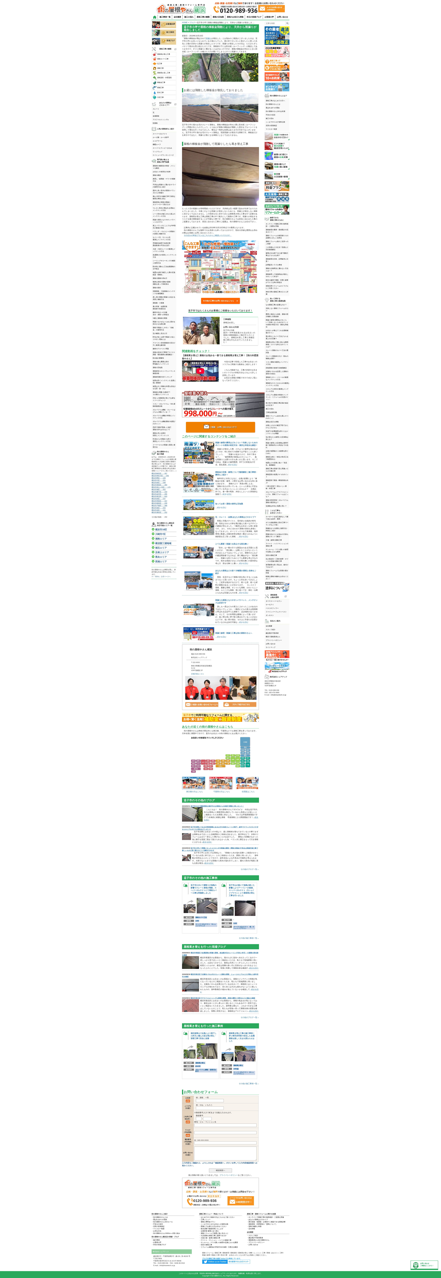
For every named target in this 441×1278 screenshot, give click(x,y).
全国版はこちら (248, 792)
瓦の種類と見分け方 (160, 333)
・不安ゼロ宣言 (157, 1224)
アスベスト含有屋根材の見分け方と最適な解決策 (164, 344)
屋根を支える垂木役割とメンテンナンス (161, 434)
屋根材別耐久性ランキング (162, 377)
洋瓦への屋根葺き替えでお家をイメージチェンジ (164, 399)
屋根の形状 (157, 288)
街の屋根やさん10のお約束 (275, 111)
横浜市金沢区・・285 (159, 494)
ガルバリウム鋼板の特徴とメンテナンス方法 (164, 417)
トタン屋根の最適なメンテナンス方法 (277, 363)
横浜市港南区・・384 (159, 485)
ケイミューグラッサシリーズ (163, 155)
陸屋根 (155, 123)
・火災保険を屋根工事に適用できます (213, 1235)
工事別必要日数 (271, 412)
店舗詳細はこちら (197, 674)
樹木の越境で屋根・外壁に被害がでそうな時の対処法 (277, 281)
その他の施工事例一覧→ (249, 938)
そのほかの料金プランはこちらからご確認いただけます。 (208, 235)
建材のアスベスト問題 (161, 349)
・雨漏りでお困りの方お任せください (213, 1226)
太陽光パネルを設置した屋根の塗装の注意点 (277, 372)
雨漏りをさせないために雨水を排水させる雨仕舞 (164, 323)
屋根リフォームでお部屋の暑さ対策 (277, 572)
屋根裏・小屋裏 (158, 303)
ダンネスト (270, 615)
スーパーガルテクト (160, 134)
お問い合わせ (282, 17)
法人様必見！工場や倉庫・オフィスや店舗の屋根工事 (277, 560)
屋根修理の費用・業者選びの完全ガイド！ (277, 231)
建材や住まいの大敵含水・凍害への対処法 (161, 313)
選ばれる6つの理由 (273, 108)
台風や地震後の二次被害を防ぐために (277, 452)
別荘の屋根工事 (271, 555)
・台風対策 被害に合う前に (209, 1231)
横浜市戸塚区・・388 (159, 505)
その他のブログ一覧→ (250, 869)
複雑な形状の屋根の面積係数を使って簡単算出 (161, 283)
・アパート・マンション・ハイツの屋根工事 (215, 1240)
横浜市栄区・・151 (159, 510)
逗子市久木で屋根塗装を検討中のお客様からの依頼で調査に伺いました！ (217, 806)
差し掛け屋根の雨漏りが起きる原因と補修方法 (164, 298)
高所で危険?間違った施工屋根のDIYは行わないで (162, 428)
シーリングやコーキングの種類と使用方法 (164, 262)
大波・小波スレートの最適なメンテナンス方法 (164, 250)
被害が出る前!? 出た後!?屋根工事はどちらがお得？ (277, 254)
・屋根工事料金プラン (207, 1222)
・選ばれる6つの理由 (159, 1219)
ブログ (192, 23)
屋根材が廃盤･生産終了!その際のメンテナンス (161, 393)
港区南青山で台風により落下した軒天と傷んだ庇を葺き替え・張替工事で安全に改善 (203, 1035)
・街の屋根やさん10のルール (162, 1222)
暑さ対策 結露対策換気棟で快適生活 (160, 308)
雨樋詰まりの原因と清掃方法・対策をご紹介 (277, 529)
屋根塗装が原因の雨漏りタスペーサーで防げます (161, 203)
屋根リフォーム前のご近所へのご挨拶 (277, 242)
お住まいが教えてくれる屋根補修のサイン (277, 332)
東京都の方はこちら (194, 792)
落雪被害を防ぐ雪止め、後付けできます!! (277, 566)
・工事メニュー (205, 1219)
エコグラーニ (157, 141)
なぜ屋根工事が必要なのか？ (276, 305)
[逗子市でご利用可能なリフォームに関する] (220, 717)
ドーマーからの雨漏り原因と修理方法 (164, 446)
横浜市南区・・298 (159, 482)
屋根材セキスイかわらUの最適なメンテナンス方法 (277, 384)
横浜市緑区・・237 (159, 499)
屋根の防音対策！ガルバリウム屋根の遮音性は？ (277, 501)
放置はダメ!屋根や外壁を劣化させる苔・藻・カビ (164, 387)
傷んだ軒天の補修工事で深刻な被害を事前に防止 (164, 197)
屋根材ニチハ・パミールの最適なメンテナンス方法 (277, 378)
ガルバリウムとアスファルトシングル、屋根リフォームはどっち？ (277, 494)
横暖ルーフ (157, 144)
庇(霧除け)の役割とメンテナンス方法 (164, 256)
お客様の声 (269, 17)
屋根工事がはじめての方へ (275, 101)
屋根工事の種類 (203, 17)
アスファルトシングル (161, 119)
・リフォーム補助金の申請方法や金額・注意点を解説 (218, 1247)
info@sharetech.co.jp (278, 695)
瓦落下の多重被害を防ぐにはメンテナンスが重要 (277, 432)
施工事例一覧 (165, 17)
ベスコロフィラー (272, 608)
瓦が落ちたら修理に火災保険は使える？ (277, 438)
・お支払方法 (156, 1231)
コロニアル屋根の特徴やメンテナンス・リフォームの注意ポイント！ (277, 397)
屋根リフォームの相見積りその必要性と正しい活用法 (277, 237)
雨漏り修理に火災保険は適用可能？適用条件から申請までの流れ (277, 445)
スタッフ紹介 (270, 629)
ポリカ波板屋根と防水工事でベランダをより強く (277, 524)
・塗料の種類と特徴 (254, 1226)
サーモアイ (270, 605)
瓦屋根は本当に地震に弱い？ (276, 506)
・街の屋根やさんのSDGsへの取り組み (166, 1233)
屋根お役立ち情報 (272, 422)
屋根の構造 (157, 175)
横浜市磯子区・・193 (159, 492)
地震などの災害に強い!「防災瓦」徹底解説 (276, 464)
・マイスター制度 (158, 1229)
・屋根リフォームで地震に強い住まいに (213, 1233)
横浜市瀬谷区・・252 (159, 512)
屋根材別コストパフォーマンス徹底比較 (164, 372)
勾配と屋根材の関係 (160, 318)
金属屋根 (156, 116)
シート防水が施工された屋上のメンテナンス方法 (164, 215)
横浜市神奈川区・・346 (160, 476)
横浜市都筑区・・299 (159, 503)
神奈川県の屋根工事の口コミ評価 (277, 293)
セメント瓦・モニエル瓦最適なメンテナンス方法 (161, 238)
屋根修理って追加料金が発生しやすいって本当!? (277, 275)
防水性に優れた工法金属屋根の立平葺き (164, 268)
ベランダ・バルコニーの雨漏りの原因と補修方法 (164, 232)
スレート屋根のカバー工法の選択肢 (277, 351)
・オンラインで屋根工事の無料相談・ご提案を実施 (265, 1217)
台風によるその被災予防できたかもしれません (277, 426)
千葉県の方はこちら (221, 792)
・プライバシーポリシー (256, 1242)
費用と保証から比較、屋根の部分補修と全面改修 (277, 315)
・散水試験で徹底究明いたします (211, 1229)
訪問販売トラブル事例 (274, 265)
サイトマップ (270, 647)
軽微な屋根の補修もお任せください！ (277, 577)
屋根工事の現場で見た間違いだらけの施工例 (277, 470)
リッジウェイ (157, 151)
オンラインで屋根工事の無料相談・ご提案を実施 (277, 225)
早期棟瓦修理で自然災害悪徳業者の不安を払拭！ (161, 244)
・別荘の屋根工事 (205, 1245)
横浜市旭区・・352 (159, 489)
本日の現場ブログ (254, 17)
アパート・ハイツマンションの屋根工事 (277, 545)
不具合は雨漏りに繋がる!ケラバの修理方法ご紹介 (164, 186)
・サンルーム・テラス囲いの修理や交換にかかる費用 (218, 1242)
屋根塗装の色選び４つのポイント (277, 475)
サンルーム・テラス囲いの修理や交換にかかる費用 (277, 551)
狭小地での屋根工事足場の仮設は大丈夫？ (277, 404)
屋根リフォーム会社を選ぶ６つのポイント (277, 417)
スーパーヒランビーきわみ (162, 148)
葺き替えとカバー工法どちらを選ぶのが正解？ (277, 337)
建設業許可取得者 (272, 633)
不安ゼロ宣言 (270, 115)
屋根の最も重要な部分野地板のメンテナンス (161, 363)
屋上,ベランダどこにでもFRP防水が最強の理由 (164, 227)
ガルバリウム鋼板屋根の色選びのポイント (164, 422)
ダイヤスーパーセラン (274, 601)
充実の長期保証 (271, 125)
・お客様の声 (156, 1242)
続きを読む (232, 465)
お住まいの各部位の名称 (161, 172)
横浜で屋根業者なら (273, 637)
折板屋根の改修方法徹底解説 (276, 368)
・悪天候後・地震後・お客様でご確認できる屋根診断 (266, 1222)
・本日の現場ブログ (159, 1245)
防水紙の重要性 (158, 358)
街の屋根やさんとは (273, 104)
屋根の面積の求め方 (160, 278)
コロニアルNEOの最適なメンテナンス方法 (277, 390)
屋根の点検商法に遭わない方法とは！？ (277, 269)
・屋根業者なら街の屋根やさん (258, 1240)
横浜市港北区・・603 (159, 496)
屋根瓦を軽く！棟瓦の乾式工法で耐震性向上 (277, 458)
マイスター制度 (271, 129)
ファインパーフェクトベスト (276, 612)
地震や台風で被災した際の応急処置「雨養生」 (164, 273)
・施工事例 (156, 1240)
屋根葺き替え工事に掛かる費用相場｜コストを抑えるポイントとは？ (277, 344)
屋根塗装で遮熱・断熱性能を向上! (277, 481)
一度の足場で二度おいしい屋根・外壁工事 (276, 487)
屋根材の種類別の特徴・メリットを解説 (164, 167)
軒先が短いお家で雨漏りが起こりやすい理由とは (164, 338)
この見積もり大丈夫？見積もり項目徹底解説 (277, 248)
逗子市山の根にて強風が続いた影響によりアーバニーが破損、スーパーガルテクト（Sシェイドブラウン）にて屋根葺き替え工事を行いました (242, 890)
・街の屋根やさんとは (160, 1217)
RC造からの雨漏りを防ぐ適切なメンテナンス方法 (162, 440)
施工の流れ (189, 17)
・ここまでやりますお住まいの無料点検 (213, 1224)
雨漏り (208, 38)
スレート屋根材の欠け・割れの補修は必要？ (277, 357)
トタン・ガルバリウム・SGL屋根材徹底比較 (164, 405)
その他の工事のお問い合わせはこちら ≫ (220, 301)
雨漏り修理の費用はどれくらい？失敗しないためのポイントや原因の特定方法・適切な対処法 (277, 323)
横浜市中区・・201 (159, 480)
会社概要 (177, 17)
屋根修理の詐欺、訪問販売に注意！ (277, 260)
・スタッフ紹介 (252, 1235)
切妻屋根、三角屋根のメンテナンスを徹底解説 (164, 292)
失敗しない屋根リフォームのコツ (277, 309)
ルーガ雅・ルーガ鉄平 (161, 137)
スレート (156, 109)
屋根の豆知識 (218, 17)
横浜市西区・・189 (159, 478)
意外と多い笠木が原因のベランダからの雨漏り (164, 192)
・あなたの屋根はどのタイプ (257, 1219)
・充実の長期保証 (158, 1226)
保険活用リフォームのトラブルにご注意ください (277, 287)
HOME (185, 23)
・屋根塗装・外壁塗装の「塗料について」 (262, 1224)
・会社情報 (251, 1229)
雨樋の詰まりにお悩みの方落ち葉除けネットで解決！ (277, 535)
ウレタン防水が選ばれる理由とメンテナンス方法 (164, 209)
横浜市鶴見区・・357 (159, 473)
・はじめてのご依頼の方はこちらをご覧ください (217, 1217)
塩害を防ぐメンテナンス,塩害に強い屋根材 (164, 382)
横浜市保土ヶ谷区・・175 (161, 487)
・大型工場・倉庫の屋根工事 (209, 1238)
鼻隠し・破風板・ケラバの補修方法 (164, 180)
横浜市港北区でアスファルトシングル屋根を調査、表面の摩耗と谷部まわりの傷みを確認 (223, 998)
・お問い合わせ (252, 1245)
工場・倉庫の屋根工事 (274, 540)
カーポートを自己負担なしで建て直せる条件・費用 (277, 518)
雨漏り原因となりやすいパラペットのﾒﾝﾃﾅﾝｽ (164, 221)
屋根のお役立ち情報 (235, 17)
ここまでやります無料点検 (275, 122)
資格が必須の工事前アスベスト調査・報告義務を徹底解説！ (164, 353)
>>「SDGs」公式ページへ (161, 576)
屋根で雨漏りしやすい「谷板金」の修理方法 (163, 329)
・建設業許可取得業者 (255, 1238)
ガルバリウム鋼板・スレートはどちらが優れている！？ (164, 411)
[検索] (287, 23)
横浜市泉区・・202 (159, 508)
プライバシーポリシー (229, 1175)
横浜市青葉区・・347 (159, 501)
